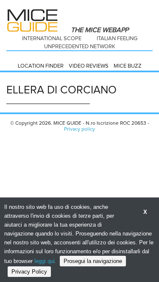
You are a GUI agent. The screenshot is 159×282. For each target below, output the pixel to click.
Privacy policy (79, 129)
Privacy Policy (29, 271)
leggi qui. (45, 261)
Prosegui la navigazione (93, 261)
